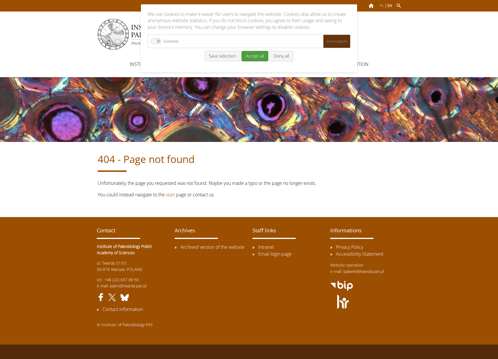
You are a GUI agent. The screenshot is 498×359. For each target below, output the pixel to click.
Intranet (266, 247)
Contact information (123, 309)
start (170, 194)
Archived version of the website (212, 247)
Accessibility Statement (359, 254)
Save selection (222, 56)
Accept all (255, 56)
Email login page (275, 254)
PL (382, 5)
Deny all (281, 56)
